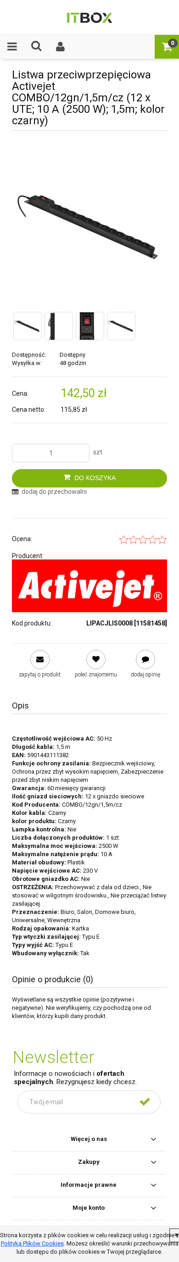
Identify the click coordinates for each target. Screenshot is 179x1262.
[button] (12, 47)
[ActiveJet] (89, 585)
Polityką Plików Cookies (32, 1243)
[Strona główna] (89, 17)
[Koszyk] (166, 47)
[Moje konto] (60, 47)
